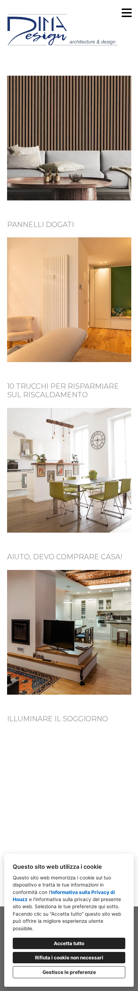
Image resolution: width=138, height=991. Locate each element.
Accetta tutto (69, 943)
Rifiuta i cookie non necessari (69, 957)
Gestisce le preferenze (69, 972)
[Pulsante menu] (127, 13)
